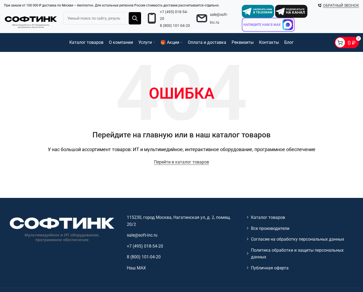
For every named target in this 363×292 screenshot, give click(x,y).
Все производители (270, 228)
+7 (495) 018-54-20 (145, 246)
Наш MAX (136, 267)
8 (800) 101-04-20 (175, 25)
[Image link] (61, 229)
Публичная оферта (270, 267)
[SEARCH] (135, 18)
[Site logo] (31, 21)
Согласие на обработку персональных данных (297, 239)
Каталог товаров (268, 217)
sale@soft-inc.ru (142, 235)
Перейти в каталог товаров (181, 162)
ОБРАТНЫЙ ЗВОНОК (341, 5)
